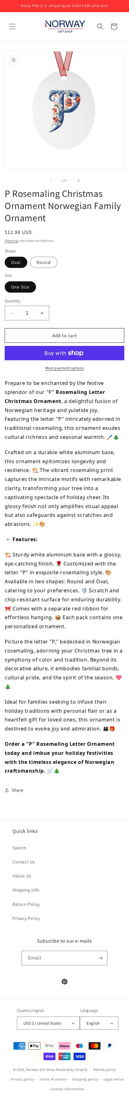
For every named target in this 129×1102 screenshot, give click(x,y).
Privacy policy (22, 1079)
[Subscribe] (100, 958)
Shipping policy (85, 1079)
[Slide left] (51, 180)
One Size (20, 287)
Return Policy (26, 904)
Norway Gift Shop (40, 1069)
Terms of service (53, 1079)
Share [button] (17, 790)
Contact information (67, 1089)
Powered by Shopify (72, 1069)
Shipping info (26, 890)
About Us (22, 876)
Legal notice (114, 1079)
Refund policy (105, 1069)
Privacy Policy (26, 918)
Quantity (12, 300)
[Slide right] (78, 180)
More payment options (64, 368)
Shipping (11, 241)
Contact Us (24, 862)
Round (44, 262)
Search (19, 848)
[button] (12, 26)
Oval (16, 262)
